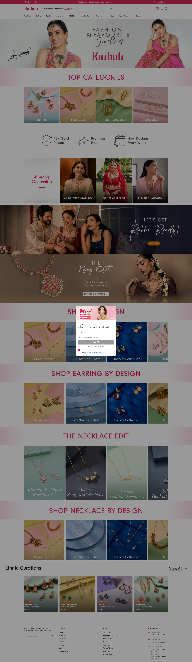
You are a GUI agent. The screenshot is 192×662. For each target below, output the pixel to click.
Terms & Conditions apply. (94, 352)
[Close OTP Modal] (113, 308)
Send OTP (96, 342)
